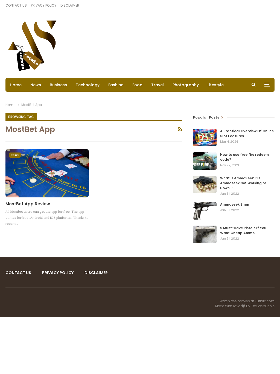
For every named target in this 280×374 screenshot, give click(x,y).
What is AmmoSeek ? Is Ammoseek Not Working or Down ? (243, 183)
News (35, 85)
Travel (157, 85)
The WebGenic (263, 306)
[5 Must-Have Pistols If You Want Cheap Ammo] (205, 234)
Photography (186, 85)
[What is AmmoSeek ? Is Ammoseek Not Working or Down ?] (205, 184)
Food (137, 85)
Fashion (116, 85)
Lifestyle (216, 85)
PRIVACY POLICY (43, 5)
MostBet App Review (27, 204)
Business (58, 85)
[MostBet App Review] (47, 173)
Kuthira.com (265, 301)
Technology (88, 85)
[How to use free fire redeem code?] (205, 161)
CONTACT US (16, 5)
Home (16, 85)
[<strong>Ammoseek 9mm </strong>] (205, 211)
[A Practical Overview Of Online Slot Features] (205, 137)
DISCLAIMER (69, 5)
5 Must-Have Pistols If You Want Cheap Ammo (243, 230)
